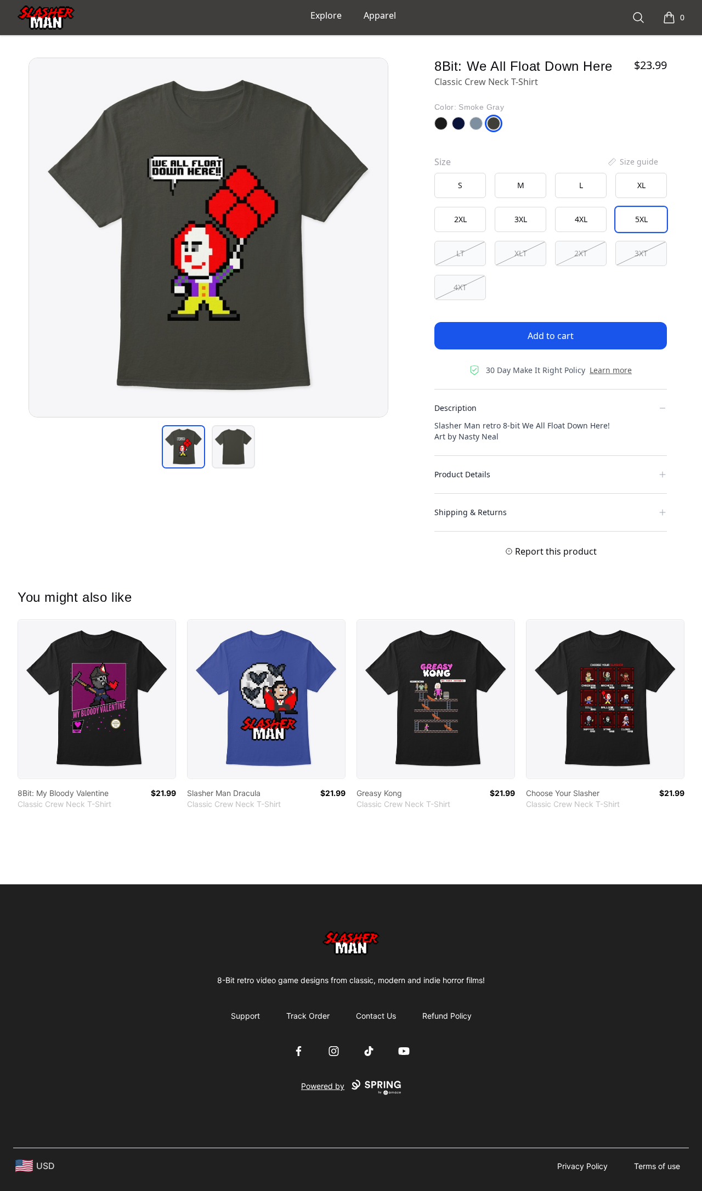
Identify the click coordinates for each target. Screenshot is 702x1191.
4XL (581, 219)
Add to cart (551, 336)
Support (245, 1015)
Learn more (611, 370)
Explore (326, 15)
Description (455, 408)
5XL (641, 219)
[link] (97, 699)
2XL (460, 219)
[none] (632, 161)
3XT (641, 253)
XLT (520, 253)
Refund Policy (447, 1015)
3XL (520, 219)
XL (641, 185)
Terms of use (657, 1166)
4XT (460, 287)
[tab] (183, 446)
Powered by (322, 1086)
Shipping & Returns (470, 512)
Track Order (308, 1015)
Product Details (462, 474)
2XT (580, 253)
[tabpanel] (208, 237)
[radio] (460, 185)
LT (460, 253)
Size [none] (442, 162)
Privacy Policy (582, 1166)
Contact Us (376, 1015)
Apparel (380, 15)
